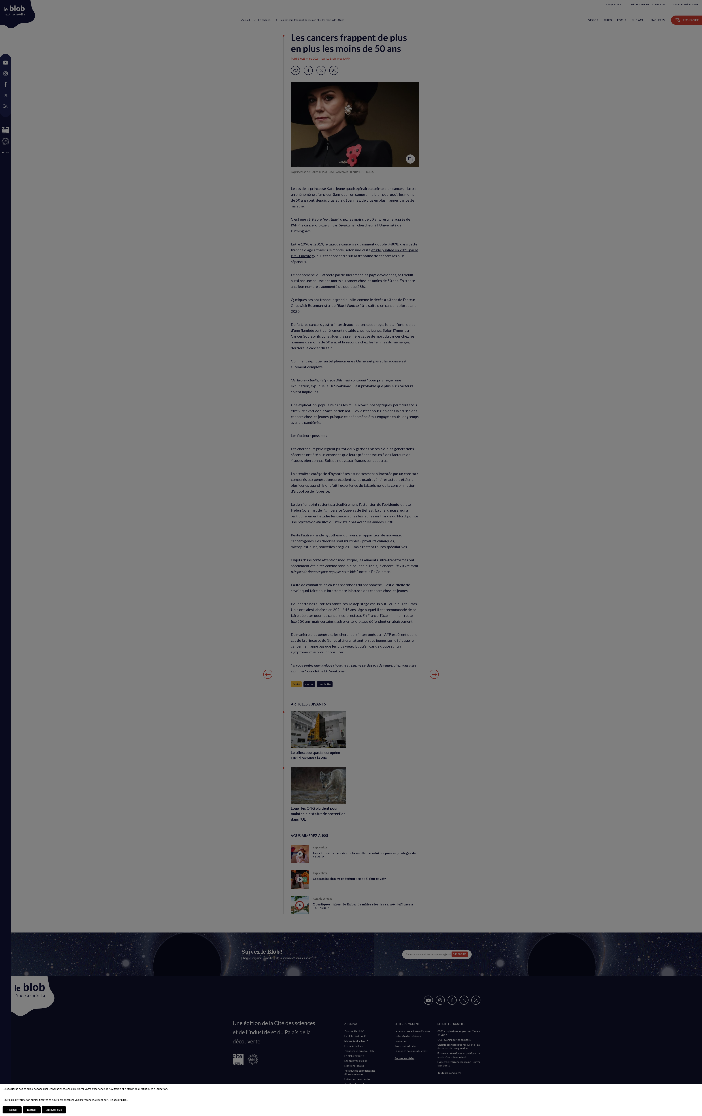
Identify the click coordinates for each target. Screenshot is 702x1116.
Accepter (12, 1109)
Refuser (32, 1109)
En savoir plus (54, 1109)
